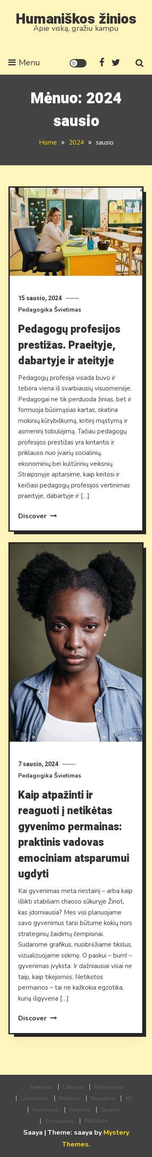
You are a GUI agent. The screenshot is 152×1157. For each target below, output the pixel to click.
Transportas (59, 1121)
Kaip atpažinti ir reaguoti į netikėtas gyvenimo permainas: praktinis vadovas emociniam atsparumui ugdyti (73, 835)
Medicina (69, 1098)
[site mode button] (78, 63)
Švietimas (67, 310)
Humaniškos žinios (76, 19)
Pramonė (79, 1110)
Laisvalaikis (35, 1098)
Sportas (110, 1110)
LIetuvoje (73, 1087)
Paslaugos (46, 1110)
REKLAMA (96, 1121)
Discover (33, 516)
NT (128, 1098)
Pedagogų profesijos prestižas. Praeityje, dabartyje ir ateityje (69, 345)
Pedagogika (35, 310)
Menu (29, 62)
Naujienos (103, 1098)
